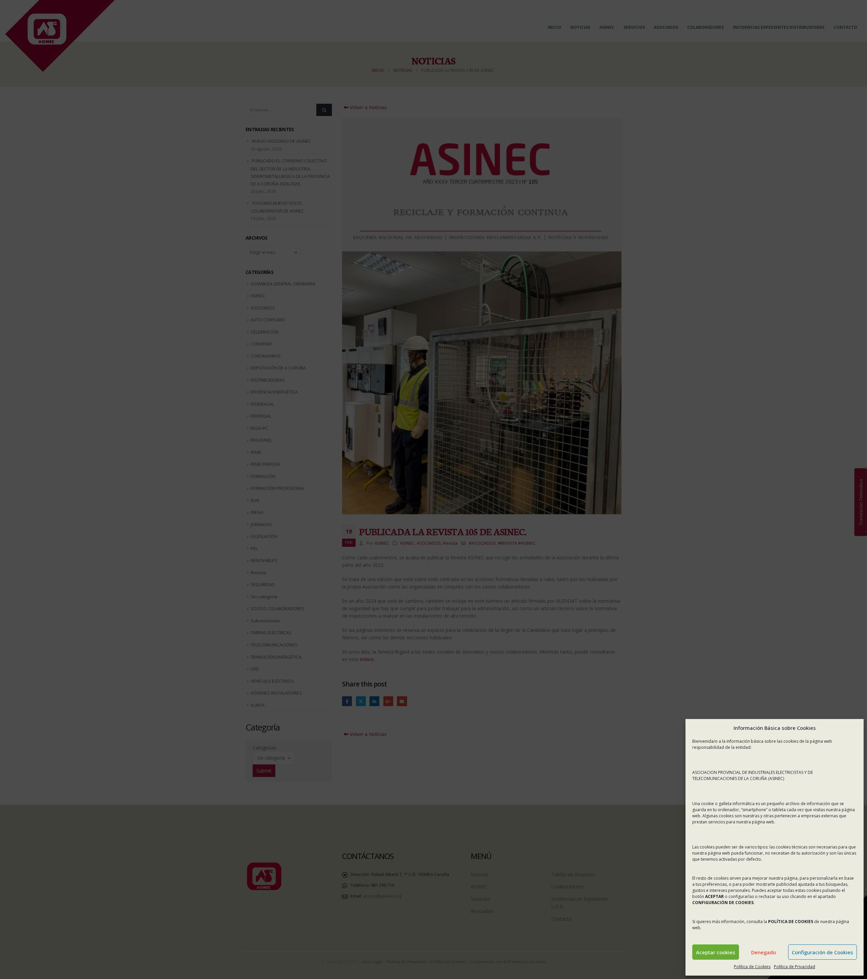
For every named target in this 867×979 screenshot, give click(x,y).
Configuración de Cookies (822, 952)
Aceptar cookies (715, 952)
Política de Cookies (752, 967)
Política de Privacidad (794, 967)
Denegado (763, 952)
